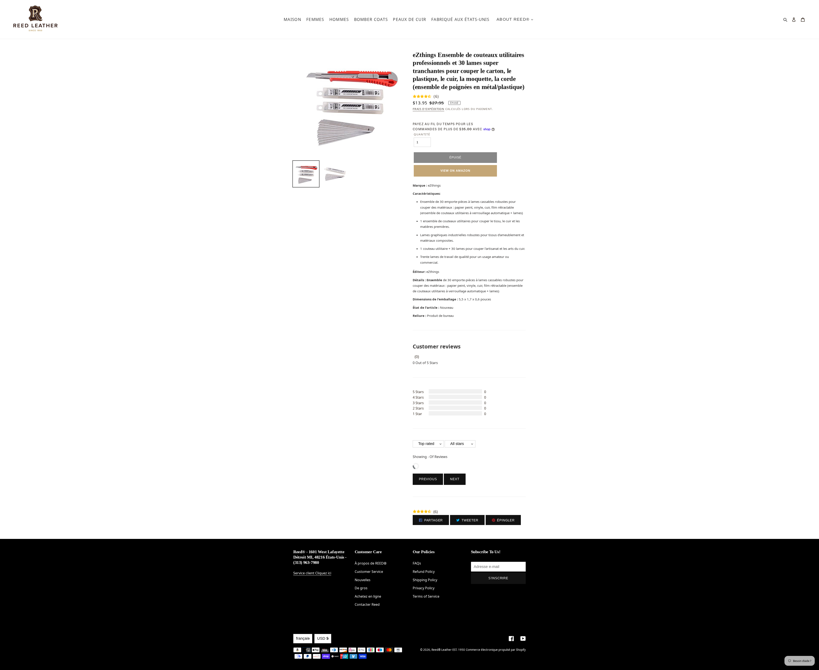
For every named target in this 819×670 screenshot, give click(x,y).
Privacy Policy (423, 588)
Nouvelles (362, 580)
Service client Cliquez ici (312, 573)
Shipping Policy (425, 580)
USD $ (322, 638)
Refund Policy (424, 571)
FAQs (417, 563)
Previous (428, 479)
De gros (361, 588)
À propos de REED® (370, 563)
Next (454, 479)
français (302, 638)
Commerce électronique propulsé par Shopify (496, 650)
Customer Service (369, 571)
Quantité (422, 134)
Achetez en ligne (368, 596)
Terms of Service (426, 596)
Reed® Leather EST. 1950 (448, 650)
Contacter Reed (367, 604)
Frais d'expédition (428, 109)
